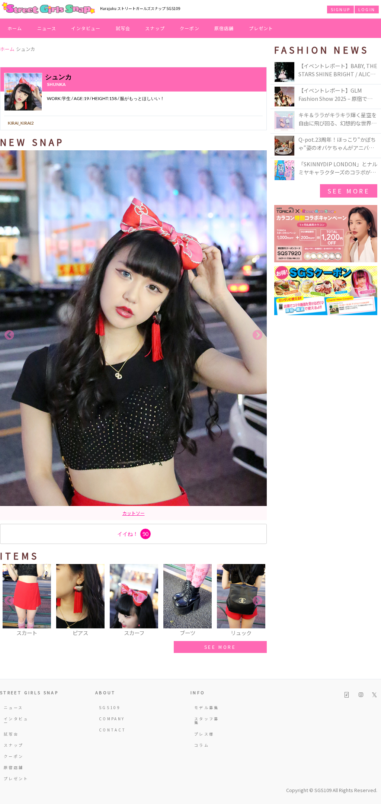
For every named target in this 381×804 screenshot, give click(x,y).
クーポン (189, 28)
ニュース (47, 28)
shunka (56, 84)
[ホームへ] (48, 8)
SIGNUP (340, 9)
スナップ (155, 28)
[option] (133, 335)
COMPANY (112, 718)
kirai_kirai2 (21, 123)
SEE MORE (220, 647)
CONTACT (112, 730)
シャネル (142, 513)
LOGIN (366, 9)
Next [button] (257, 335)
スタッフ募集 (206, 720)
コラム (201, 745)
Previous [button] (9, 335)
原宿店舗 (224, 28)
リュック (120, 513)
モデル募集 (206, 707)
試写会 (123, 28)
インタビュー (85, 28)
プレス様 (204, 734)
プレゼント (261, 28)
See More (348, 190)
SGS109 (110, 707)
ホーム (14, 28)
